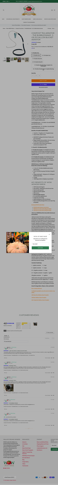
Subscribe (40, 247)
